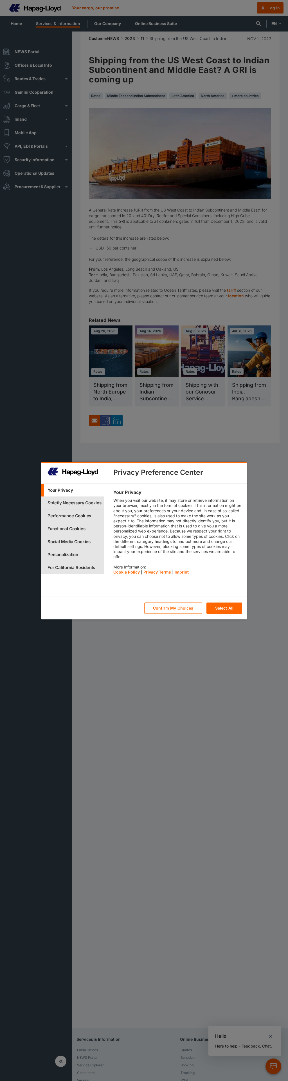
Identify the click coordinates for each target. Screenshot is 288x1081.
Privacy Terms (157, 572)
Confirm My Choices (173, 608)
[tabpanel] (178, 533)
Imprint (182, 572)
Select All (224, 608)
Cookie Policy (126, 572)
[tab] (72, 490)
